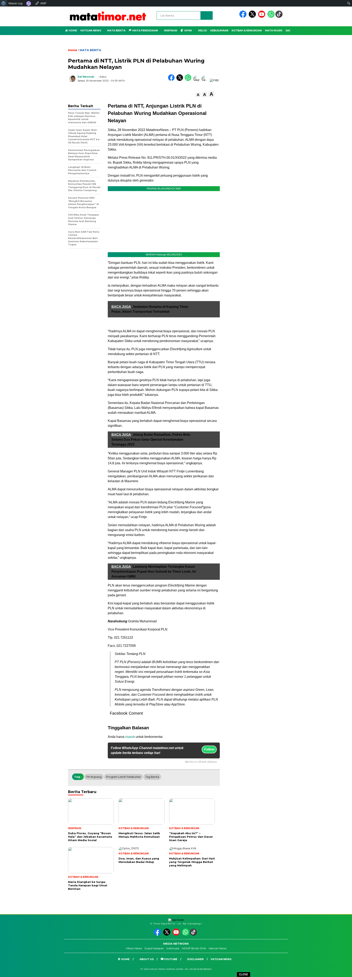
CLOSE (243, 974)
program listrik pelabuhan (123, 776)
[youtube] (262, 16)
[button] (198, 94)
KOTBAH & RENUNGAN (247, 30)
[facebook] (243, 16)
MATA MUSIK (273, 30)
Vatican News (90, 30)
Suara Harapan (154, 948)
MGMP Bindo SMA (194, 948)
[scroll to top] (338, 971)
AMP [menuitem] (43, 3)
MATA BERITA (90, 50)
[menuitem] (3, 3)
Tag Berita (152, 776)
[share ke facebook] (172, 79)
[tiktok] (279, 16)
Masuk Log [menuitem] (15, 3)
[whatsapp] (271, 16)
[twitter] (253, 16)
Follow (209, 749)
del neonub (86, 76)
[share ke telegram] (197, 79)
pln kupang (93, 776)
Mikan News (134, 948)
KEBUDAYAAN (219, 30)
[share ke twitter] (180, 79)
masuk (130, 736)
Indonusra (172, 948)
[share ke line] (205, 79)
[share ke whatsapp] (189, 79)
